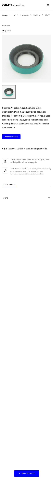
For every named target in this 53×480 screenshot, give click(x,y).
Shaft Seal (36, 15)
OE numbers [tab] (9, 184)
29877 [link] (47, 15)
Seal (14, 15)
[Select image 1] (9, 92)
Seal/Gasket (24, 15)
